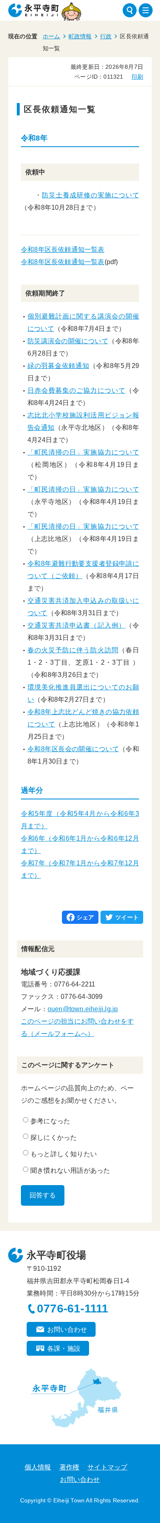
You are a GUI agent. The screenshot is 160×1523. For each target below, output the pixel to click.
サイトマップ (107, 1467)
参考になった (50, 1121)
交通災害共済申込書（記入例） (76, 625)
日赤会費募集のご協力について (76, 390)
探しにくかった (53, 1137)
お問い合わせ (67, 1329)
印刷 (137, 76)
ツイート (127, 917)
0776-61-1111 (72, 1308)
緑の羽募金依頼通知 (58, 365)
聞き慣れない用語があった (70, 1170)
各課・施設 (63, 1348)
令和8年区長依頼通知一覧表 (63, 249)
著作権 (69, 1467)
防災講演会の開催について (67, 340)
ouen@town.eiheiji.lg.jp (83, 1008)
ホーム (51, 36)
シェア (85, 917)
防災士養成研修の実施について (90, 195)
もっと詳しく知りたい (63, 1153)
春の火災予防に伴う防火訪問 (73, 650)
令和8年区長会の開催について (73, 748)
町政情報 (80, 36)
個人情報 (38, 1467)
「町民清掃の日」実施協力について (83, 452)
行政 (106, 36)
